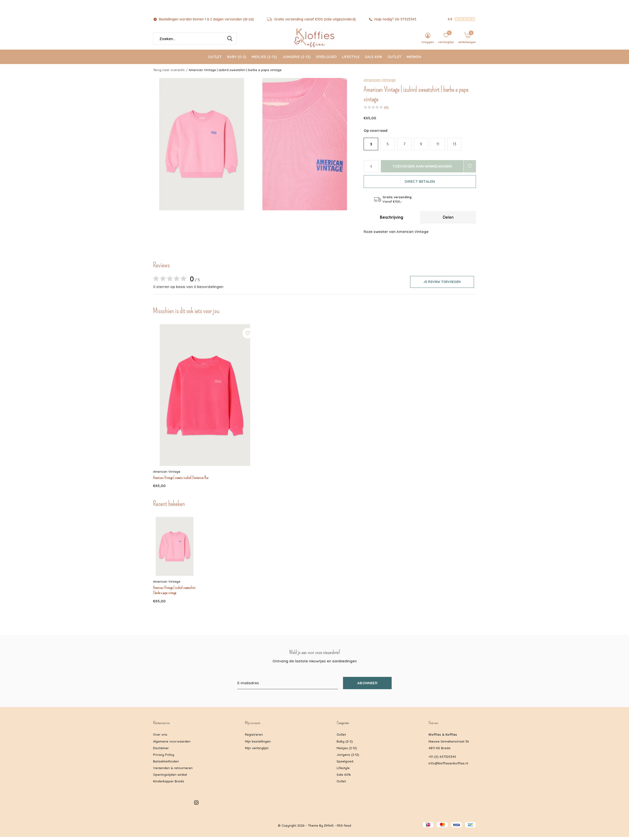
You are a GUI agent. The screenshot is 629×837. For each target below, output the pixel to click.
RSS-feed (344, 825)
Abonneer (367, 683)
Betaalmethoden (166, 761)
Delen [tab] (448, 217)
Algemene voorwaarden (171, 741)
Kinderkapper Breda (168, 781)
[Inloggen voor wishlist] (470, 166)
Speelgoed (326, 56)
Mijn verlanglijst (257, 748)
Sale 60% (373, 56)
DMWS (329, 825)
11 (437, 144)
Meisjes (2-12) (264, 56)
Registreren (254, 734)
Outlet (215, 56)
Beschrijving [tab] (391, 217)
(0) (386, 107)
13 (454, 144)
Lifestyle (350, 56)
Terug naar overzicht (169, 70)
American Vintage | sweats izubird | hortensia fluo (180, 477)
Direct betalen (420, 181)
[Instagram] (196, 802)
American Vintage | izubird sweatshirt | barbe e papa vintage (174, 590)
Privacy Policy (163, 755)
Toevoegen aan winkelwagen (422, 166)
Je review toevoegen (442, 282)
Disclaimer (161, 748)
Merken (414, 56)
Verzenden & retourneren (173, 768)
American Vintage (380, 79)
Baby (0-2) (236, 56)
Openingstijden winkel (170, 774)
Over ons (160, 734)
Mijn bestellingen (258, 741)
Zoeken (230, 38)
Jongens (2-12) (296, 56)
